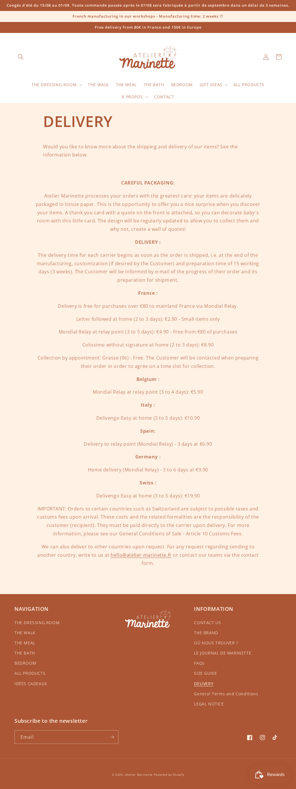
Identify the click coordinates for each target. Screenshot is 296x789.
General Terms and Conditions (226, 693)
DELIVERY (203, 683)
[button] (20, 57)
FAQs (199, 663)
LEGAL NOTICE (209, 704)
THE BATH (24, 653)
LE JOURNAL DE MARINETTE (222, 653)
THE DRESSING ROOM (37, 622)
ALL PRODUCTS (29, 673)
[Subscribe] (112, 737)
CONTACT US (207, 622)
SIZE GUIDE (205, 673)
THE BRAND (206, 632)
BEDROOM (25, 663)
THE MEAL (24, 643)
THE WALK (25, 632)
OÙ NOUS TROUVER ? (216, 643)
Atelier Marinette (139, 775)
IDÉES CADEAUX (30, 683)
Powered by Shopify (169, 775)
